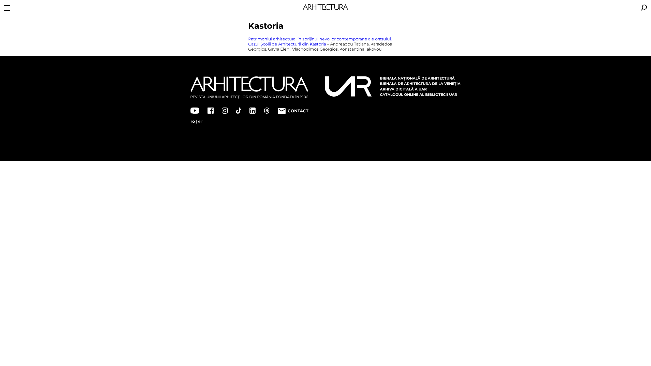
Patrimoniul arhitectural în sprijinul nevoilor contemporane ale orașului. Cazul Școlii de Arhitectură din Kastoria (320, 42)
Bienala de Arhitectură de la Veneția (420, 83)
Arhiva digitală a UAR (403, 89)
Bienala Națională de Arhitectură (417, 78)
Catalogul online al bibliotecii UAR (418, 94)
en (200, 121)
